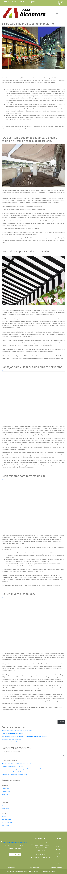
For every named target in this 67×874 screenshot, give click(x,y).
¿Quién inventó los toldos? (18, 594)
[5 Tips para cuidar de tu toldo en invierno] (33, 48)
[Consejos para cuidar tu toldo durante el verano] (33, 396)
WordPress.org (5, 825)
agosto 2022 (5, 794)
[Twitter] (62, 2)
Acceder (4, 816)
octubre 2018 (5, 797)
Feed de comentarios (7, 822)
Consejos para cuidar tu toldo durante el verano (32, 367)
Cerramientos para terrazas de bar (23, 476)
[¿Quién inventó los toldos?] (33, 623)
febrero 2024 (5, 788)
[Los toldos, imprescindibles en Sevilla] (33, 280)
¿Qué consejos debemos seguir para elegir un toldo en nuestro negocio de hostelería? (30, 139)
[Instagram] (59, 4)
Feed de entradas (6, 819)
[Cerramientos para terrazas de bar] (33, 505)
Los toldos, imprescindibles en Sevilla (25, 251)
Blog (3, 805)
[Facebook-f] (59, 2)
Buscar (4, 718)
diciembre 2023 (6, 791)
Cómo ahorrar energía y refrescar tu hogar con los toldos (17, 730)
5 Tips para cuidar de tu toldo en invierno (28, 23)
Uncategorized (5, 808)
